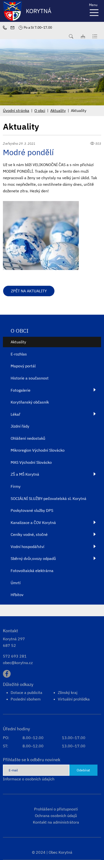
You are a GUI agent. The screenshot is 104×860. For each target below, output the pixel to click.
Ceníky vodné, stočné (29, 534)
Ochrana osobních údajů (56, 815)
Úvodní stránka (16, 110)
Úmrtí (16, 582)
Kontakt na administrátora (56, 822)
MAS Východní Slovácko (31, 462)
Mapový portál (23, 365)
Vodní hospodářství (27, 546)
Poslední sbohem (26, 699)
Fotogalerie (20, 390)
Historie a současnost (30, 378)
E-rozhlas (19, 354)
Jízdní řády (20, 426)
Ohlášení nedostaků (28, 438)
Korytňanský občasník (30, 402)
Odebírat (83, 770)
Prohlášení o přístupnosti (56, 809)
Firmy (16, 486)
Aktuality (58, 110)
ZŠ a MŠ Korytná (25, 474)
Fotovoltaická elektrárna (32, 570)
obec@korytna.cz (18, 662)
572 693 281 (15, 656)
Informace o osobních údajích (28, 778)
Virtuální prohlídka (74, 699)
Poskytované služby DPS (32, 510)
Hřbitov (17, 594)
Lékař (15, 414)
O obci (39, 110)
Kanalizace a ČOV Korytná (33, 522)
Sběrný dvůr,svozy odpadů (33, 558)
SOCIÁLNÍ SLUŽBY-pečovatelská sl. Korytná (48, 498)
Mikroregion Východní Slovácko (38, 450)
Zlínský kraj (67, 692)
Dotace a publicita (26, 692)
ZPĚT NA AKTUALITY (29, 290)
